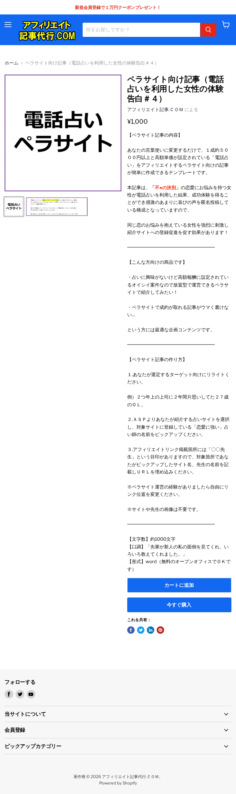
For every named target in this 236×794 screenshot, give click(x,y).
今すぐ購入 (179, 605)
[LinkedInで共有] (150, 630)
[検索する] (208, 30)
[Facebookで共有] (131, 630)
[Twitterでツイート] (140, 630)
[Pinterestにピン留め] (160, 630)
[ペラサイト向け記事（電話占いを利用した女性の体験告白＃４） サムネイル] (14, 206)
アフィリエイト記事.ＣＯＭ (155, 109)
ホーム (11, 63)
